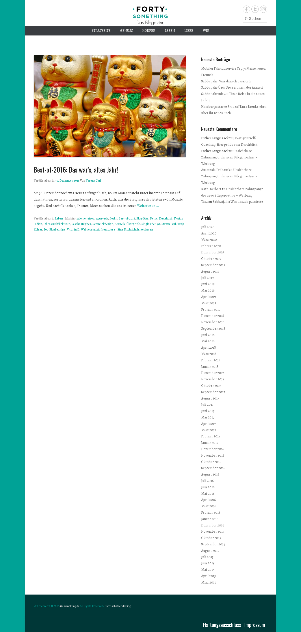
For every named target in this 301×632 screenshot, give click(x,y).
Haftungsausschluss (222, 624)
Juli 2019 (207, 277)
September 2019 (213, 265)
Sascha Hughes (81, 224)
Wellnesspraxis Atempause (98, 229)
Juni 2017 (207, 411)
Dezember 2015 (212, 525)
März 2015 (208, 582)
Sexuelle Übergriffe (127, 224)
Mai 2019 (208, 290)
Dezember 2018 (212, 315)
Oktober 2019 (211, 258)
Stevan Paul (169, 224)
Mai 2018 (208, 341)
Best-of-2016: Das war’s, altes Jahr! (76, 170)
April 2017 (208, 423)
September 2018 (213, 328)
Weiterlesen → (148, 205)
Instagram (263, 9)
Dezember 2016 (212, 449)
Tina (204, 201)
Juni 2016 (208, 487)
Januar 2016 (209, 519)
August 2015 (210, 550)
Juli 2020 (207, 227)
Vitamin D (73, 229)
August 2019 (210, 271)
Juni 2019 (208, 284)
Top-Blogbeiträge (54, 229)
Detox (154, 218)
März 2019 (208, 303)
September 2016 (213, 468)
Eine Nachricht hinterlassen (135, 229)
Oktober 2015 (211, 537)
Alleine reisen (86, 218)
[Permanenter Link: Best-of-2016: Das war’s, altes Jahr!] (110, 106)
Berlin (113, 218)
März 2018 (208, 353)
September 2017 (213, 392)
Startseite (101, 30)
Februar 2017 (210, 436)
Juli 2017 (207, 404)
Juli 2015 (207, 557)
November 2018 (212, 322)
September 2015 (213, 544)
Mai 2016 (208, 493)
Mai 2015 (207, 569)
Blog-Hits (142, 218)
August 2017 (210, 398)
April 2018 (208, 347)
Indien (38, 224)
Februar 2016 (210, 512)
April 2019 (208, 296)
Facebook (246, 9)
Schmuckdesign (103, 224)
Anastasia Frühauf (214, 169)
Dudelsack (166, 218)
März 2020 (209, 239)
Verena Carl (93, 180)
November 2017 (212, 379)
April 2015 (208, 576)
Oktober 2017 (211, 385)
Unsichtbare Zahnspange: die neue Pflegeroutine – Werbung (229, 157)
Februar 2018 (210, 360)
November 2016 (212, 455)
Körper (148, 30)
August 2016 (210, 474)
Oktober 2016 (211, 461)
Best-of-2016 (127, 218)
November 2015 (212, 531)
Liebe (188, 30)
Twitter (255, 9)
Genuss (126, 30)
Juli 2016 (207, 480)
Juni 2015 (207, 563)
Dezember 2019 (212, 252)
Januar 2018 (209, 366)
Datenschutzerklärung (117, 606)
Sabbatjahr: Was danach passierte (226, 81)
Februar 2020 (211, 246)
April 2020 (209, 233)
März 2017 (208, 430)
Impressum (254, 624)
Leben (170, 30)
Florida (178, 218)
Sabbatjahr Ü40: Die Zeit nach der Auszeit (232, 87)
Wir (206, 30)
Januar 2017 (209, 442)
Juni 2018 (208, 335)
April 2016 (208, 499)
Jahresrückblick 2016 (57, 224)
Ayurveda (102, 218)
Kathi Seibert (211, 189)
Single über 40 (150, 224)
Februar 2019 (210, 309)
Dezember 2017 (212, 372)
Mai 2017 (207, 417)
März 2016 (208, 506)
